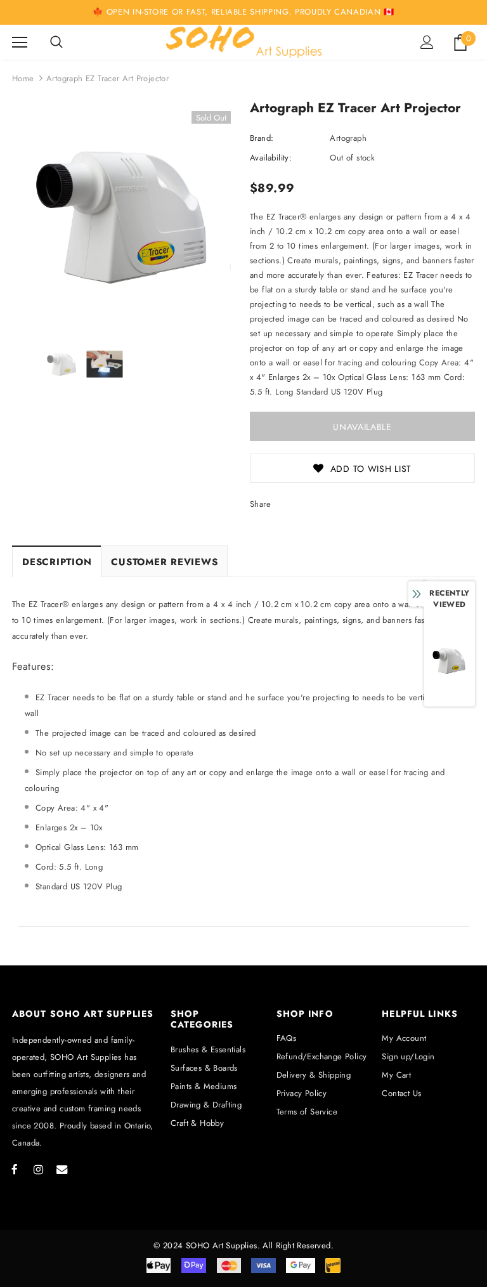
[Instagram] (38, 1169)
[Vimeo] (61, 1169)
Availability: (271, 158)
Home (23, 78)
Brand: (261, 138)
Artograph (348, 138)
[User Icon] (427, 42)
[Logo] (243, 41)
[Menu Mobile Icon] (19, 42)
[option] (124, 215)
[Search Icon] (56, 42)
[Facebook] (14, 1169)
